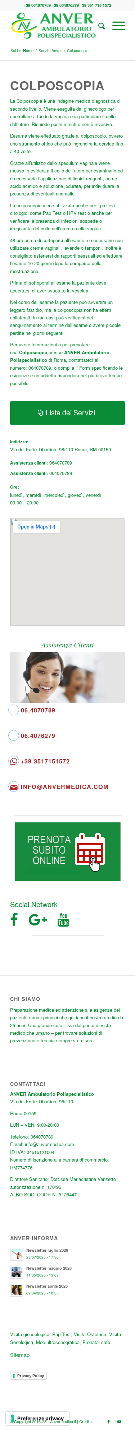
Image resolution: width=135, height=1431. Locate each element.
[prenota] (68, 851)
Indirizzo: (19, 442)
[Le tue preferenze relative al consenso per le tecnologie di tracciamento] (37, 1418)
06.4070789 (38, 710)
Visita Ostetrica (90, 1334)
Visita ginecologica (29, 1334)
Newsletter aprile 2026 (47, 1286)
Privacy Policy (30, 1375)
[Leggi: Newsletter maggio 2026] (16, 1272)
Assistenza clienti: (29, 463)
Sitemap (20, 1354)
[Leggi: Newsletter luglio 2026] (16, 1254)
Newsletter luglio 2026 (47, 1250)
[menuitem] (98, 25)
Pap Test (52, 212)
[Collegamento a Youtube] (119, 1421)
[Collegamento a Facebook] (108, 1421)
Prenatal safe (96, 1342)
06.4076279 (38, 735)
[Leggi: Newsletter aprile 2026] (16, 1290)
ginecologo (95, 108)
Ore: (14, 487)
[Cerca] (98, 25)
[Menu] (115, 25)
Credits (85, 1421)
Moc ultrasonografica (58, 1342)
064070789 (60, 462)
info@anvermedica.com (65, 787)
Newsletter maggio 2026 (49, 1268)
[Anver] (56, 25)
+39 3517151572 (45, 761)
